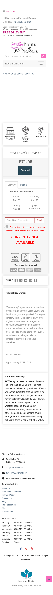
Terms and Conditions (11, 491)
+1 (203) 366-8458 (23, 22)
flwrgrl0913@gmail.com (16, 473)
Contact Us (7, 498)
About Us (6, 488)
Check (39, 220)
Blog (4, 508)
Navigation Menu (14, 63)
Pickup (23, 185)
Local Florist (7, 511)
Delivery (11, 185)
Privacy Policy (8, 495)
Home (6, 74)
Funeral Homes (9, 505)
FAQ (4, 501)
